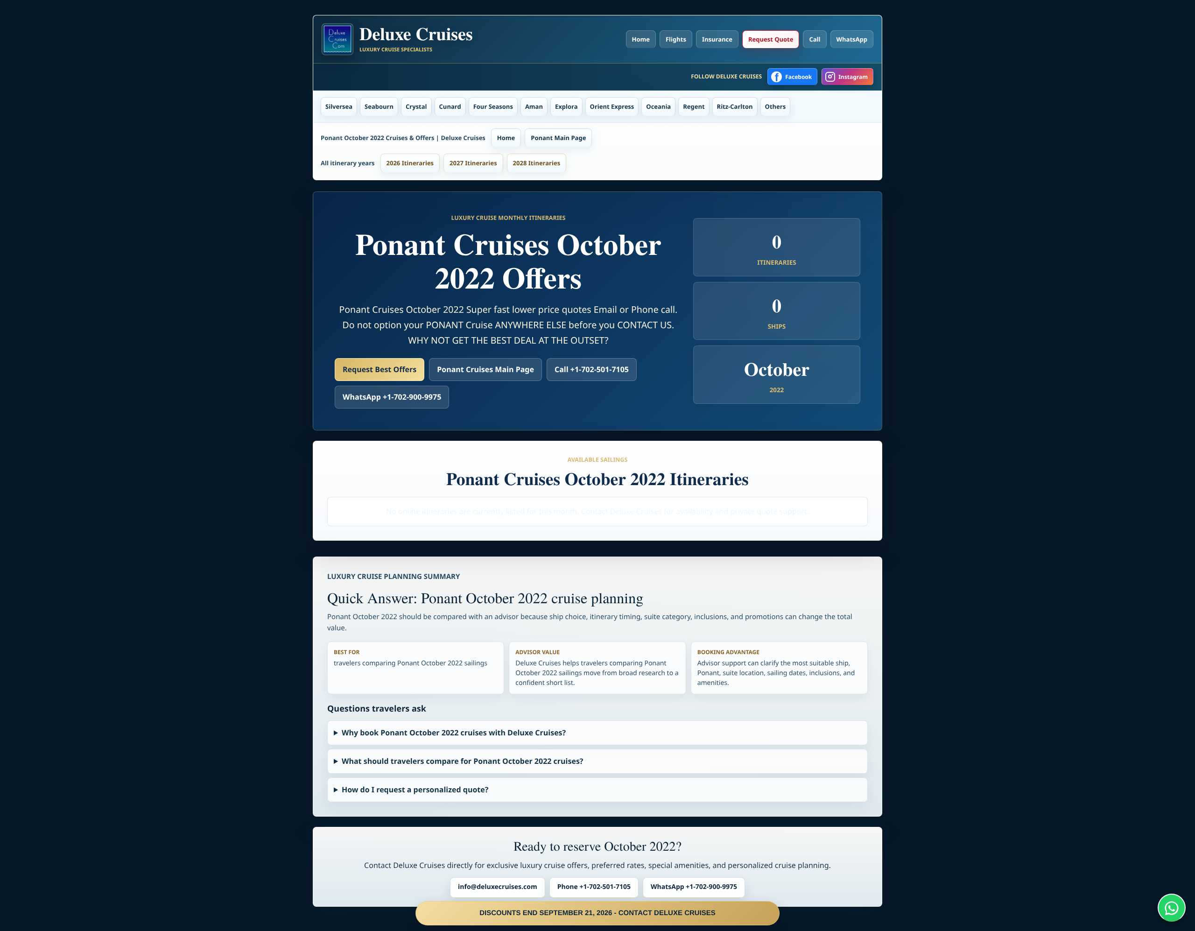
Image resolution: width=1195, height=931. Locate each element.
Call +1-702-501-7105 (592, 369)
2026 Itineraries (410, 163)
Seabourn (379, 106)
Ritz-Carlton (735, 106)
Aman (534, 106)
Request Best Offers (379, 369)
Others (775, 106)
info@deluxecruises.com (497, 886)
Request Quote (770, 39)
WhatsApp (852, 39)
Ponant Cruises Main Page (485, 369)
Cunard (450, 106)
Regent (693, 106)
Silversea (338, 106)
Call (814, 39)
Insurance (717, 39)
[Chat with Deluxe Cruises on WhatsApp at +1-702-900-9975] (1172, 908)
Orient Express (612, 106)
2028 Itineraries (537, 163)
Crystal (416, 106)
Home (641, 39)
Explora (566, 106)
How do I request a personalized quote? (415, 789)
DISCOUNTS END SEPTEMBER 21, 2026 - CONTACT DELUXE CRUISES (597, 913)
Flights (676, 39)
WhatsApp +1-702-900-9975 (392, 397)
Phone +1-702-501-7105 (594, 886)
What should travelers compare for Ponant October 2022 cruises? (462, 761)
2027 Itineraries (473, 163)
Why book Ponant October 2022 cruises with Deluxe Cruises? (454, 732)
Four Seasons (493, 106)
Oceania (658, 106)
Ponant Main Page (558, 138)
